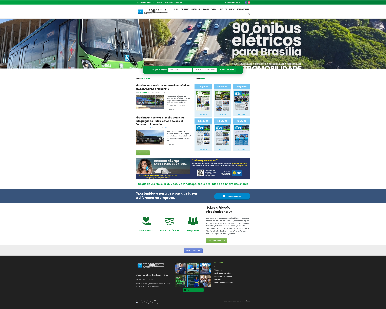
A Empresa (185, 9)
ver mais (203, 114)
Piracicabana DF (143, 92)
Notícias (223, 9)
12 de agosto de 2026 (158, 92)
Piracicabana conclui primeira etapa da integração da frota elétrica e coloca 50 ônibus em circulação (160, 121)
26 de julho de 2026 (157, 128)
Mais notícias (143, 153)
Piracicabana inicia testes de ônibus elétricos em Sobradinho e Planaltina (163, 87)
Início (176, 9)
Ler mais (171, 109)
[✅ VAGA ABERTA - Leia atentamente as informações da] (193, 281)
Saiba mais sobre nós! (216, 240)
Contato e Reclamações (239, 9)
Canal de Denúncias (193, 251)
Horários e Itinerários (200, 9)
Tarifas (214, 9)
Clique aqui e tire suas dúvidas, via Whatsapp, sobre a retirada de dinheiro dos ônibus (193, 184)
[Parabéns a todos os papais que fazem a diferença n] (205, 268)
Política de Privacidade (223, 276)
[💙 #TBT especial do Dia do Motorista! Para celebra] (180, 268)
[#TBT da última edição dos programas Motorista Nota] (205, 281)
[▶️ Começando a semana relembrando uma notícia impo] (193, 268)
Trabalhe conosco (234, 3)
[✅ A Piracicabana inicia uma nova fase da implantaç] (180, 281)
